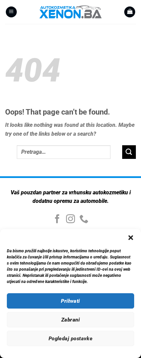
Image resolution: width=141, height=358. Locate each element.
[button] (130, 237)
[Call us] (83, 219)
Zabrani (70, 320)
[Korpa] (129, 12)
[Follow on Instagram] (70, 219)
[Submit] (129, 152)
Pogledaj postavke (71, 338)
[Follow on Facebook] (57, 219)
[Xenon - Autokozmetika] (70, 11)
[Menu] (11, 12)
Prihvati (70, 301)
